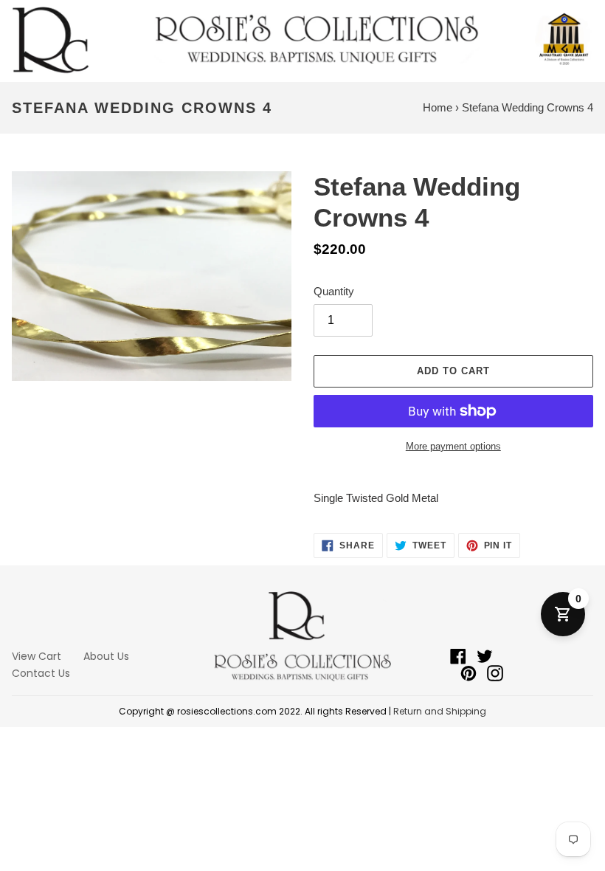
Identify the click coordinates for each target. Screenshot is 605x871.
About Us (106, 656)
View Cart (36, 656)
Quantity (334, 291)
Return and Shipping (439, 711)
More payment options (453, 446)
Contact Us (41, 673)
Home (437, 107)
